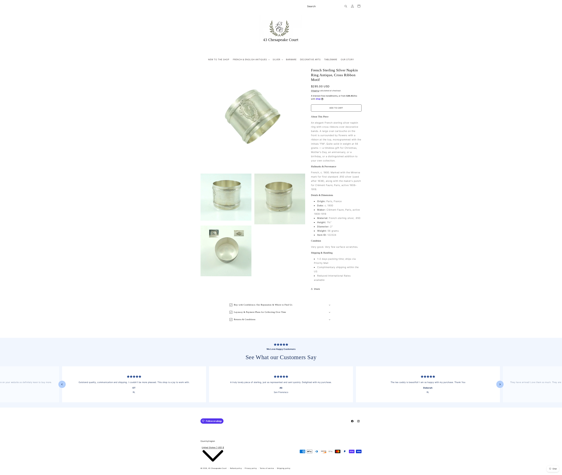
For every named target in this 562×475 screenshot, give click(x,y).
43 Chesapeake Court (217, 468)
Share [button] (317, 289)
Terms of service (267, 468)
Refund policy (236, 468)
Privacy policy (251, 468)
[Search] (346, 6)
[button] (251, 59)
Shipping (315, 91)
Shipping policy (284, 468)
